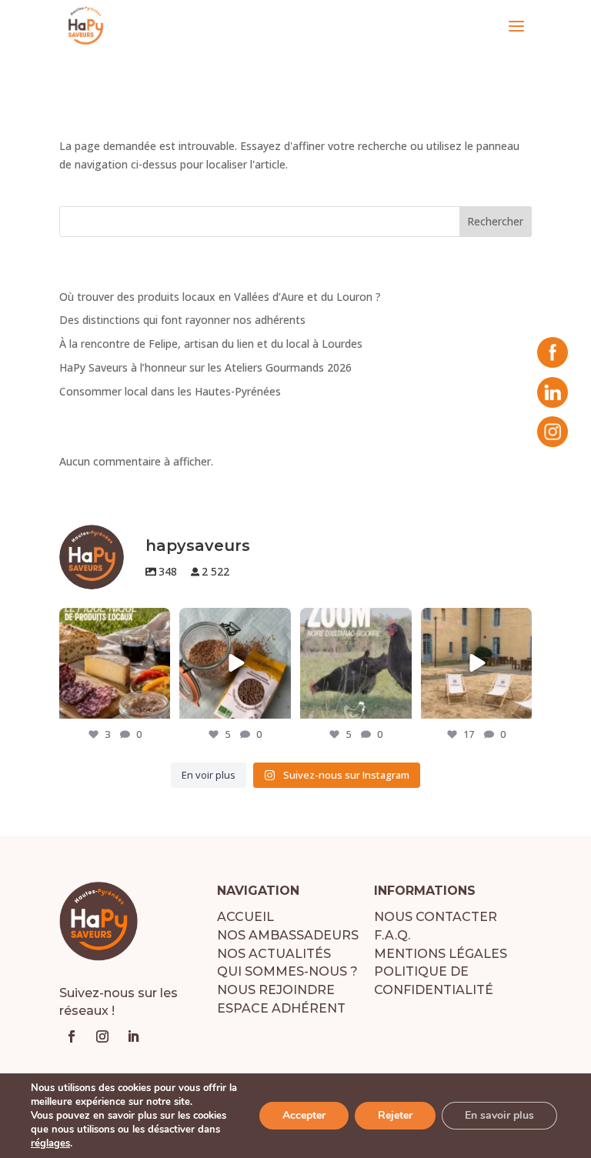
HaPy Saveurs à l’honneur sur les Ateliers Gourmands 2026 (205, 367)
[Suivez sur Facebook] (71, 1036)
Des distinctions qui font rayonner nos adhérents (182, 319)
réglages (50, 1143)
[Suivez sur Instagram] (102, 1036)
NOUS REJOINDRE (276, 990)
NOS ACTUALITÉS (274, 953)
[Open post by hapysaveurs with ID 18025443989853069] (235, 663)
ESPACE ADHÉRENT (281, 1008)
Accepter (304, 1115)
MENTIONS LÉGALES (440, 953)
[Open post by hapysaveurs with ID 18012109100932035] (477, 663)
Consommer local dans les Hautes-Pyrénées (170, 391)
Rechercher (495, 221)
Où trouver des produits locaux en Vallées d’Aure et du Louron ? (220, 296)
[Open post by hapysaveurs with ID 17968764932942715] (356, 663)
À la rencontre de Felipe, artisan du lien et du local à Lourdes (210, 343)
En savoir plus (499, 1115)
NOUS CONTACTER (435, 916)
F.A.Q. (392, 935)
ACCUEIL (245, 916)
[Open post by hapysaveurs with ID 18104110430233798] (115, 663)
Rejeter (395, 1115)
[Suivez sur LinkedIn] (133, 1036)
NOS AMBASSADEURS (288, 935)
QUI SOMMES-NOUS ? (287, 971)
